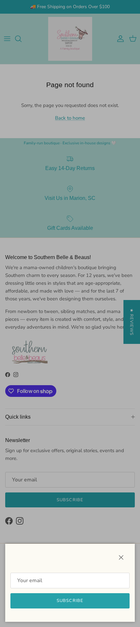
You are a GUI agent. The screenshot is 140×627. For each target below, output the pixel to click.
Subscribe (70, 601)
